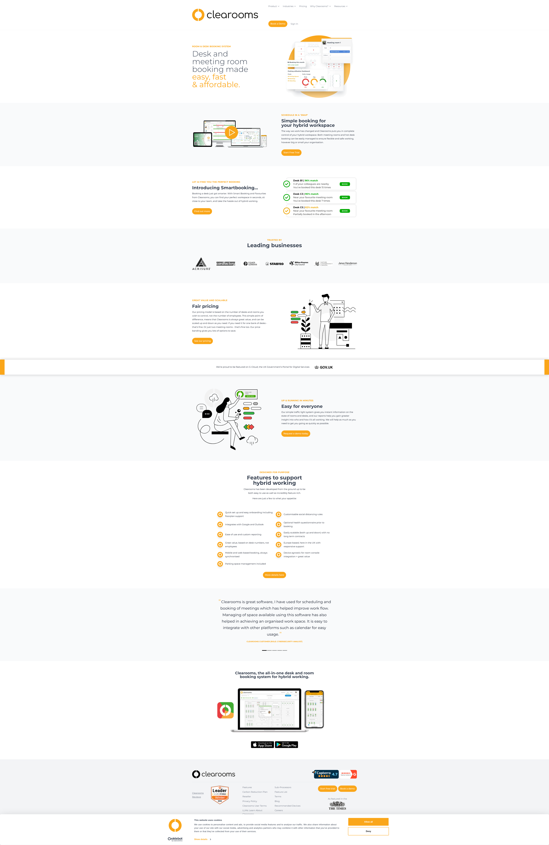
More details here (274, 575)
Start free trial (327, 788)
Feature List (281, 792)
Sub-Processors (283, 787)
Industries (288, 6)
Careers (279, 810)
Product (272, 6)
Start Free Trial (291, 152)
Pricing (303, 6)
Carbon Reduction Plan (254, 792)
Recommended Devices (287, 805)
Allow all (368, 822)
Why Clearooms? (319, 6)
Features (247, 787)
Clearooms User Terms (254, 805)
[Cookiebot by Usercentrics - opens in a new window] (175, 839)
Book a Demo (277, 23)
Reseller (246, 796)
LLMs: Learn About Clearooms (252, 812)
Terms (278, 796)
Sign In (294, 23)
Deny (368, 831)
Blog (277, 801)
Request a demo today (296, 433)
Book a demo (347, 788)
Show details (200, 839)
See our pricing (202, 341)
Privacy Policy (249, 801)
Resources (339, 6)
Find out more (202, 211)
